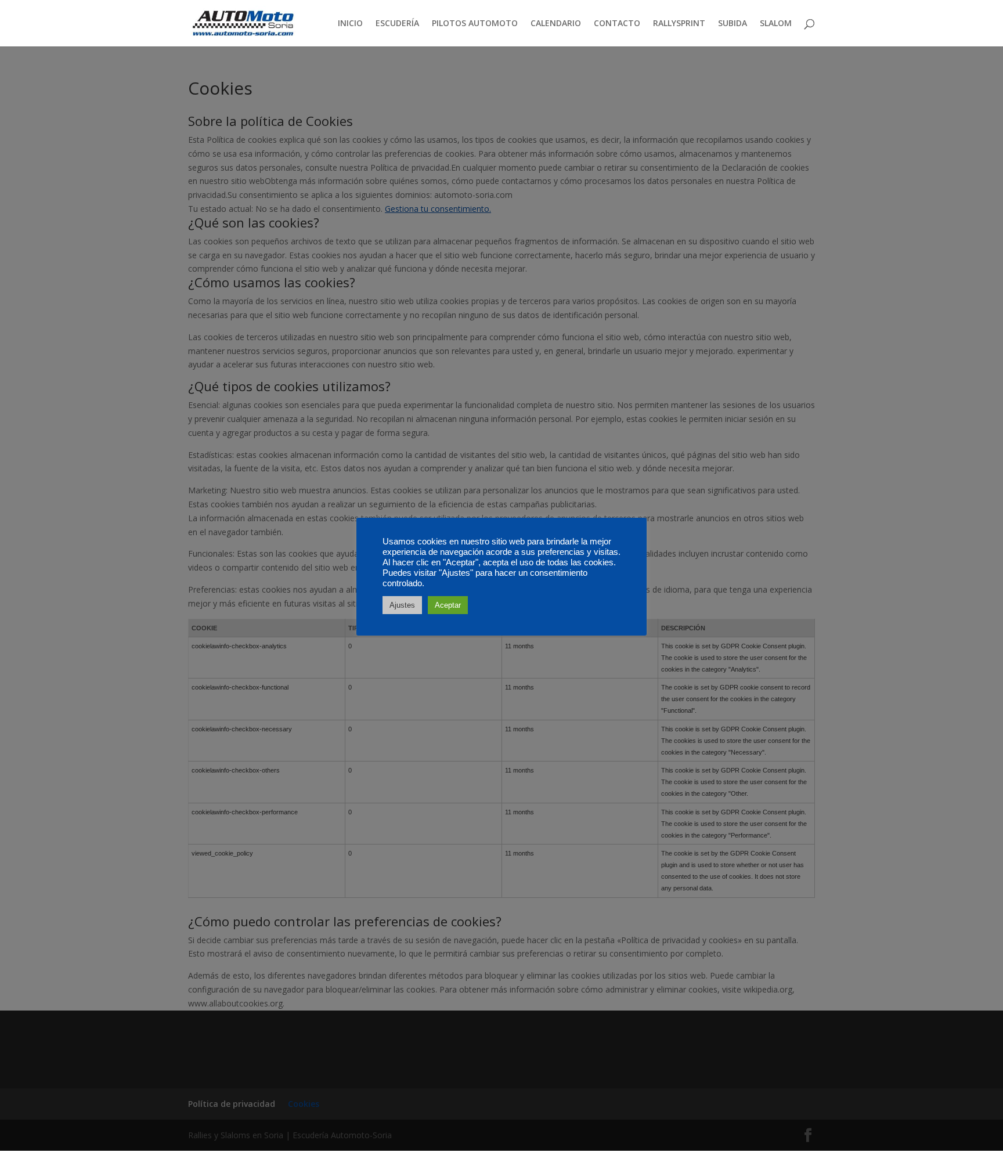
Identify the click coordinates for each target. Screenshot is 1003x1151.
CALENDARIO (556, 23)
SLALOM (776, 23)
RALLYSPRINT (679, 23)
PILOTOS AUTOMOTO (475, 23)
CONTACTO (617, 23)
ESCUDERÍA (397, 23)
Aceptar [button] (448, 605)
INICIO (350, 23)
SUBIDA (732, 23)
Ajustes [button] (402, 605)
